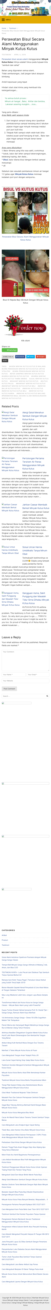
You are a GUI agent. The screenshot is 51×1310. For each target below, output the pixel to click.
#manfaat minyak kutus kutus (30, 383)
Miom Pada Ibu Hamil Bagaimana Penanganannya (21, 1155)
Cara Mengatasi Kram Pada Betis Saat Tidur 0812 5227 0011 (25, 1209)
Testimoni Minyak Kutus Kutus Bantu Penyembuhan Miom (24, 1080)
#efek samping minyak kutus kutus (27, 374)
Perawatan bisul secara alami (15, 59)
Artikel (4, 935)
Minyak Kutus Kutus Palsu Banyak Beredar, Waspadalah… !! (25, 1199)
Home (4, 28)
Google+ (42, 356)
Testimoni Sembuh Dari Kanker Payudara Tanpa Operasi (23, 1214)
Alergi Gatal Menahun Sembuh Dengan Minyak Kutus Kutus (34, 416)
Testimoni (12, 28)
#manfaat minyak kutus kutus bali (18, 386)
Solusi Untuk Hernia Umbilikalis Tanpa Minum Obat (34, 550)
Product (5, 940)
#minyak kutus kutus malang (31, 393)
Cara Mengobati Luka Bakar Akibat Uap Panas (20, 1264)
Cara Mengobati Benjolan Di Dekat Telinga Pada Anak (22, 1269)
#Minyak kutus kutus (33, 388)
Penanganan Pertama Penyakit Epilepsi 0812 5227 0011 (23, 1204)
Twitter (31, 356)
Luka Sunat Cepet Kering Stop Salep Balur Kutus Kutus (23, 1060)
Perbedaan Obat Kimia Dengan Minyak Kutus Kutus (22, 1142)
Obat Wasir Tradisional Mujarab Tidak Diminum (20, 1092)
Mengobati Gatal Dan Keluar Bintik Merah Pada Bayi (22, 1175)
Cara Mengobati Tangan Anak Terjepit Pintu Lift (20, 1055)
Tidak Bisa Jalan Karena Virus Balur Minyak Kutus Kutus (23, 1130)
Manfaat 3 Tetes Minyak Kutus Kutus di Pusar (19, 1050)
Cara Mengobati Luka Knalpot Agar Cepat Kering (21, 1125)
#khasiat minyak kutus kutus (24, 381)
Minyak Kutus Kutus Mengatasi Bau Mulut (18, 1112)
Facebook (20, 356)
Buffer (5, 360)
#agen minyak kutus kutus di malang (27, 366)
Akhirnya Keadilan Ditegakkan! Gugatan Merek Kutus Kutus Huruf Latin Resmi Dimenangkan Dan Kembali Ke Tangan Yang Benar (25, 1035)
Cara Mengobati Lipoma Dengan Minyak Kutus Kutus (22, 1282)
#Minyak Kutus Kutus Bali (14, 391)
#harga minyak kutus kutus (15, 376)
